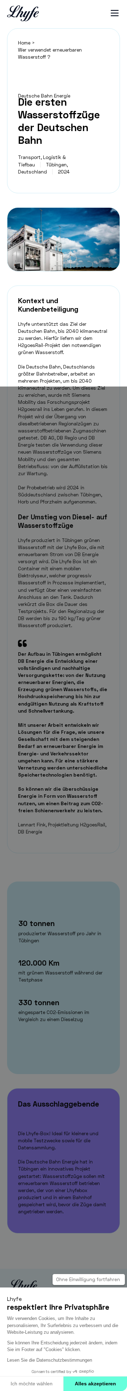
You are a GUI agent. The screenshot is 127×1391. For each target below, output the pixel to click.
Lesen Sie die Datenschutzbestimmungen (49, 1360)
